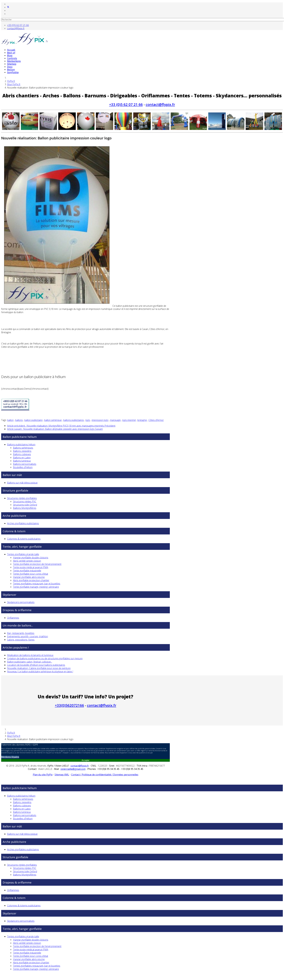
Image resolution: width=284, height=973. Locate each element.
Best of (11, 52)
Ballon (11, 69)
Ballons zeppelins (22, 451)
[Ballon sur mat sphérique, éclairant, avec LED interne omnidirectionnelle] (67, 121)
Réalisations (14, 61)
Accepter (85, 760)
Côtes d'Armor (156, 420)
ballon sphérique (53, 420)
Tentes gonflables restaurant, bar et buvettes (36, 583)
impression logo (100, 420)
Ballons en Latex (22, 457)
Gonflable (13, 72)
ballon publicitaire (33, 420)
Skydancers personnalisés (20, 602)
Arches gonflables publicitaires (23, 523)
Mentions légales (10, 757)
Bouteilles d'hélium (23, 467)
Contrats (12, 58)
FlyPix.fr (11, 81)
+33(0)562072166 (69, 705)
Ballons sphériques (23, 447)
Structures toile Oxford (25, 504)
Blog (9, 55)
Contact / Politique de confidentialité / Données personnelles (104, 774)
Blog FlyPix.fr (13, 84)
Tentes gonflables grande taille (23, 554)
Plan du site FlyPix (43, 774)
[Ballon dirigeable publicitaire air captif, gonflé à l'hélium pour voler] (29, 121)
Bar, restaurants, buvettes (20, 633)
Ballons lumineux (22, 460)
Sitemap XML (62, 774)
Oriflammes (13, 617)
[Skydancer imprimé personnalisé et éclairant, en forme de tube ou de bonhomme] (254, 121)
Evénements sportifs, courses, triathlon (27, 636)
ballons (19, 420)
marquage (115, 420)
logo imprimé (129, 420)
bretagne (142, 420)
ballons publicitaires (73, 420)
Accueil (11, 50)
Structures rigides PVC (24, 501)
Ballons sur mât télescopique (22, 482)
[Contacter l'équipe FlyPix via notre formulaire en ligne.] (15, 409)
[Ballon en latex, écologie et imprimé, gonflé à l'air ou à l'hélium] (86, 121)
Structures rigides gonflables (22, 498)
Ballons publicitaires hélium (21, 444)
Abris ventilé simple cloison (27, 560)
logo (87, 420)
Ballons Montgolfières (24, 508)
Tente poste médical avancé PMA (30, 567)
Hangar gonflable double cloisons (30, 557)
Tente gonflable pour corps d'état (30, 573)
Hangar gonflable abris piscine (29, 577)
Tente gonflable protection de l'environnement (37, 564)
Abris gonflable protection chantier (31, 580)
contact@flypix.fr (16, 28)
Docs (9, 66)
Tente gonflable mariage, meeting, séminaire (36, 586)
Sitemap (11, 64)
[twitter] (8, 7)
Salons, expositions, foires (20, 639)
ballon (10, 420)
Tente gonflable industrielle (27, 570)
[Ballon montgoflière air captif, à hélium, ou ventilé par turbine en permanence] (123, 121)
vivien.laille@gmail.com (72, 769)
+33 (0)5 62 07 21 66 (18, 25)
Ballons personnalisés (24, 464)
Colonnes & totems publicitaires (24, 538)
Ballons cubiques (22, 454)
